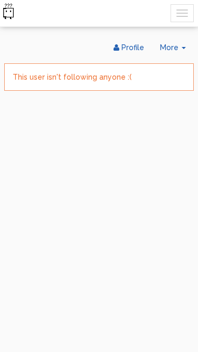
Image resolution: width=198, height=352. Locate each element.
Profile (131, 47)
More (177, 50)
